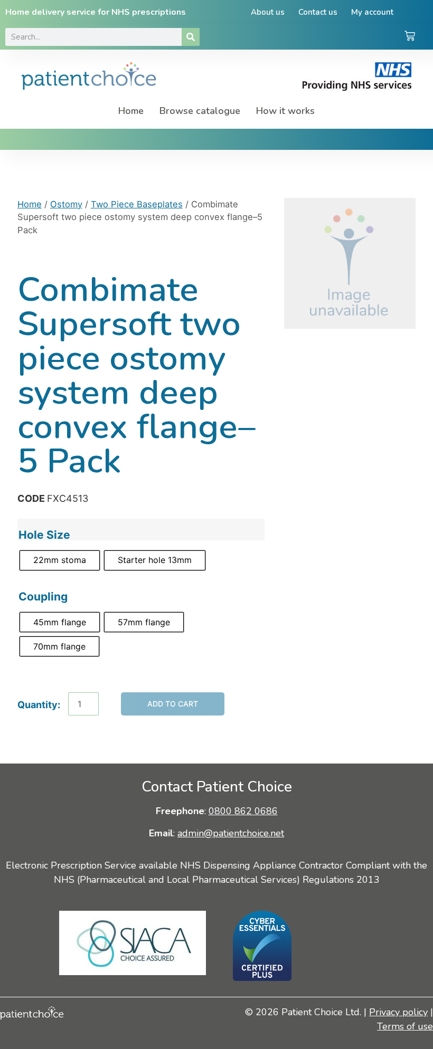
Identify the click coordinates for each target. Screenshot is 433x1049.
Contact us (317, 12)
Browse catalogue (199, 110)
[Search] (191, 37)
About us (268, 12)
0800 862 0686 (243, 811)
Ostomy (66, 204)
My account (372, 12)
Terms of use (405, 1026)
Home (131, 110)
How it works (285, 110)
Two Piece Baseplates (137, 204)
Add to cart (172, 703)
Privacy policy (398, 1012)
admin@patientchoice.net (230, 833)
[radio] (60, 560)
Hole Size (44, 534)
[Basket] (410, 37)
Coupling (43, 596)
